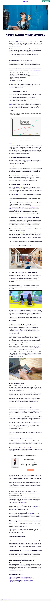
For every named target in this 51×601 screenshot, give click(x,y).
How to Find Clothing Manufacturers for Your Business (22, 578)
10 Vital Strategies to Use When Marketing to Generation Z (22, 581)
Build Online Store (45, 1)
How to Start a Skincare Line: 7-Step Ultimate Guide (21, 577)
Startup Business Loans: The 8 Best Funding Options (21, 580)
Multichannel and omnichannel (16, 208)
